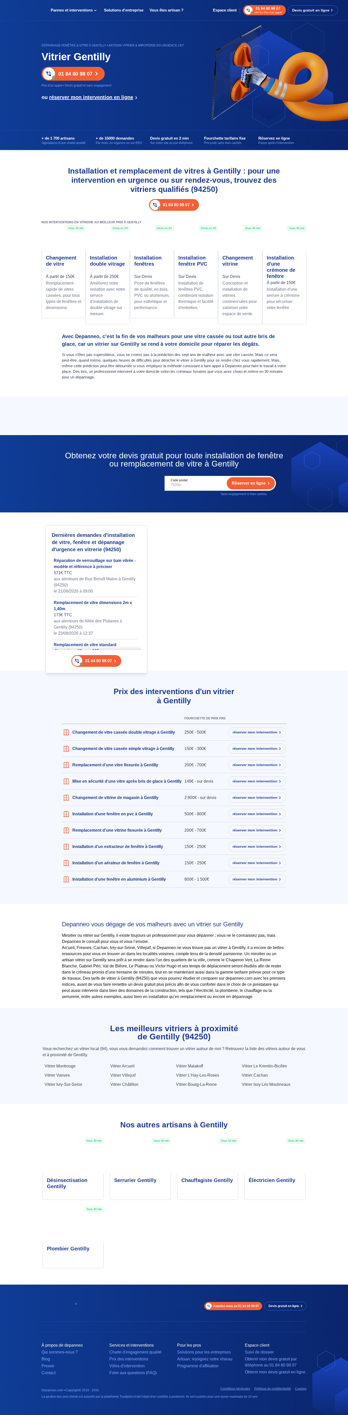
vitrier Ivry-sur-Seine (63, 1084)
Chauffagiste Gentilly (207, 1180)
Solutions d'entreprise (123, 10)
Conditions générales (235, 1389)
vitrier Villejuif (123, 1075)
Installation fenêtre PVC (192, 261)
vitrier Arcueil (122, 1066)
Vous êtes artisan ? (166, 10)
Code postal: (179, 480)
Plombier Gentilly (68, 1248)
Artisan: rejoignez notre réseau (204, 1359)
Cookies (300, 1389)
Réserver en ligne (249, 483)
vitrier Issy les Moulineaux (266, 1084)
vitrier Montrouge (60, 1066)
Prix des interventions (128, 1359)
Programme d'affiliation (198, 1366)
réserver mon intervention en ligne (91, 97)
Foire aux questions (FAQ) (133, 1373)
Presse (48, 1366)
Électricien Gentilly (272, 1180)
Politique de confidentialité (272, 1389)
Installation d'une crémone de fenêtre (281, 267)
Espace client (225, 10)
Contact (49, 1373)
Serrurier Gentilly (135, 1180)
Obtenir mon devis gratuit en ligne (275, 1372)
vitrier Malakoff (189, 1066)
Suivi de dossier (259, 1352)
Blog (46, 1359)
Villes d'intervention (127, 1366)
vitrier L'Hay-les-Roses (197, 1075)
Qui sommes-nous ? (60, 1352)
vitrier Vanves (57, 1075)
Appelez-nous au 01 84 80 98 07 (236, 1306)
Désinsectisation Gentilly (67, 1183)
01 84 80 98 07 (75, 74)
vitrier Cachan (255, 1075)
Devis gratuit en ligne (310, 10)
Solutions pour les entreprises (204, 1352)
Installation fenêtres (148, 261)
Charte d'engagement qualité (135, 1352)
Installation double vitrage (107, 261)
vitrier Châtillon (124, 1084)
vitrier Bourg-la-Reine (196, 1084)
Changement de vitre (61, 261)
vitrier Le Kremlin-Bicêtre (264, 1066)
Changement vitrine (237, 261)
